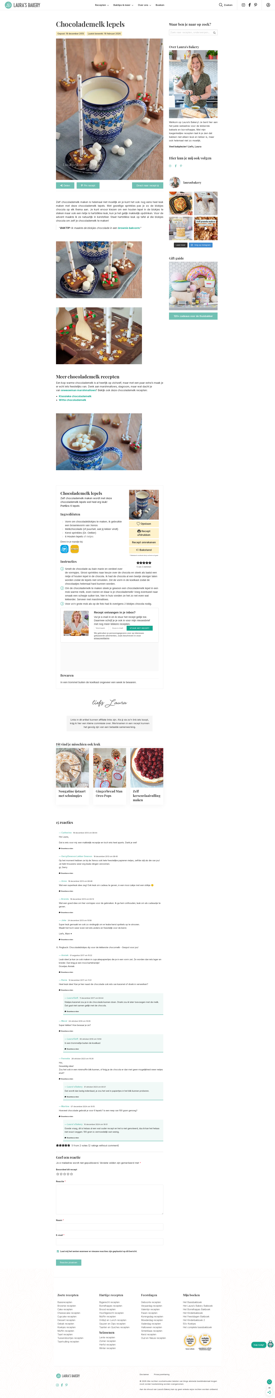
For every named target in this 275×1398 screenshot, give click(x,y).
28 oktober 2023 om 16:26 (82, 1059)
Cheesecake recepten (68, 1312)
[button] (138, 563)
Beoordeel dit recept (66, 1169)
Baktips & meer (121, 5)
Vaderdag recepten (151, 1323)
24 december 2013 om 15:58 (80, 920)
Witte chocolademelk (72, 399)
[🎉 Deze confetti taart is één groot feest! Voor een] (181, 228)
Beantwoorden (67, 848)
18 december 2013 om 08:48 (80, 881)
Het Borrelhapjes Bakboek (196, 1309)
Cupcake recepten (66, 1316)
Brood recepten (107, 1309)
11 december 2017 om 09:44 (91, 998)
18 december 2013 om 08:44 (85, 833)
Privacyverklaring (161, 1374)
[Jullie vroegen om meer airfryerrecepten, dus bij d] (181, 203)
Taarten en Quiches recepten (114, 1327)
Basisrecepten (64, 1302)
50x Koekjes (189, 1323)
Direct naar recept (146, 185)
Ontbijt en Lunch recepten (112, 1320)
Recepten (100, 5)
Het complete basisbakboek (197, 1327)
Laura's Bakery (22, 5)
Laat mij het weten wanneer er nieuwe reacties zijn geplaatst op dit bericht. (98, 1251)
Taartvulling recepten (68, 1341)
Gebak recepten (65, 1323)
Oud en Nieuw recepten (153, 1338)
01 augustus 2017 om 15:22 (81, 955)
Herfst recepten (107, 1344)
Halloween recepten (151, 1327)
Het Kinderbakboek (193, 1312)
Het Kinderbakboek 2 (194, 1320)
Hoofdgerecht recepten (111, 1312)
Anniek (64, 955)
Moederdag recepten (152, 1320)
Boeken (160, 5)
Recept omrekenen (144, 542)
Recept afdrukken (143, 533)
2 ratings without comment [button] (103, 1145)
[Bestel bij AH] (64, 549)
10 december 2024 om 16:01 (96, 1124)
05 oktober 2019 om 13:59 (90, 1039)
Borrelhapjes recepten (110, 1305)
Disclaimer (144, 1374)
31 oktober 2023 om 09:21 (95, 1087)
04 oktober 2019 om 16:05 (80, 1021)
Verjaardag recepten (151, 1305)
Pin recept (89, 185)
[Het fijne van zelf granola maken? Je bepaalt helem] (206, 228)
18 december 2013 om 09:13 (82, 899)
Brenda (65, 899)
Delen (67, 185)
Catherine (66, 832)
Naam (60, 1220)
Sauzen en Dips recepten (112, 1323)
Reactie (61, 1181)
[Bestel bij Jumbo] (75, 549)
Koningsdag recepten (152, 1316)
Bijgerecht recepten (109, 1302)
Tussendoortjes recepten (70, 1338)
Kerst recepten (148, 1334)
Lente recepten (107, 1337)
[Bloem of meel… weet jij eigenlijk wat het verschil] (206, 203)
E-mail (60, 1235)
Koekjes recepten (66, 1327)
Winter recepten (107, 1348)
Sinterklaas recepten (151, 1330)
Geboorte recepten (151, 1302)
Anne (64, 881)
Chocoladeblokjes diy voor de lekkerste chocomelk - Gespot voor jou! (103, 947)
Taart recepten (65, 1334)
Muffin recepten (65, 1330)
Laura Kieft (72, 998)
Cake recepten (65, 1309)
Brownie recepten (66, 1305)
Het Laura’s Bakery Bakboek (198, 1305)
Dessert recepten (66, 1320)
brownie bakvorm (129, 227)
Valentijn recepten (150, 1309)
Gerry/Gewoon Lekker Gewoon (76, 856)
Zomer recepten (107, 1341)
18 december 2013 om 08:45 (106, 856)
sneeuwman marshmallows (78, 390)
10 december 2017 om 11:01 (80, 980)
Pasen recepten (149, 1312)
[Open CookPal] (271, 1345)
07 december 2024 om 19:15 (83, 1106)
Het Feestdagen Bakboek (196, 1316)
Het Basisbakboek (192, 1302)
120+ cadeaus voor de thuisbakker (193, 316)
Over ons (143, 5)
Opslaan (145, 523)
